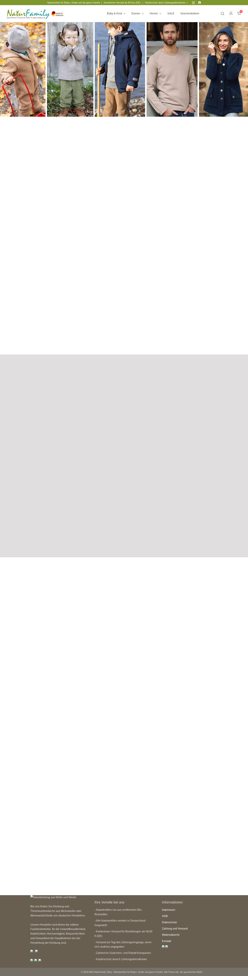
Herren (154, 13)
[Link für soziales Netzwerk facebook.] (199, 2)
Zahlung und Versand (175, 928)
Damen (135, 13)
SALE (170, 13)
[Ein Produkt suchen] (223, 13)
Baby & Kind (114, 13)
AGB (165, 916)
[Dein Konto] (231, 13)
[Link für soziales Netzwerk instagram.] (193, 2)
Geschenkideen (189, 13)
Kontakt (166, 941)
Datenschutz (169, 922)
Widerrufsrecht (170, 934)
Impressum (168, 909)
